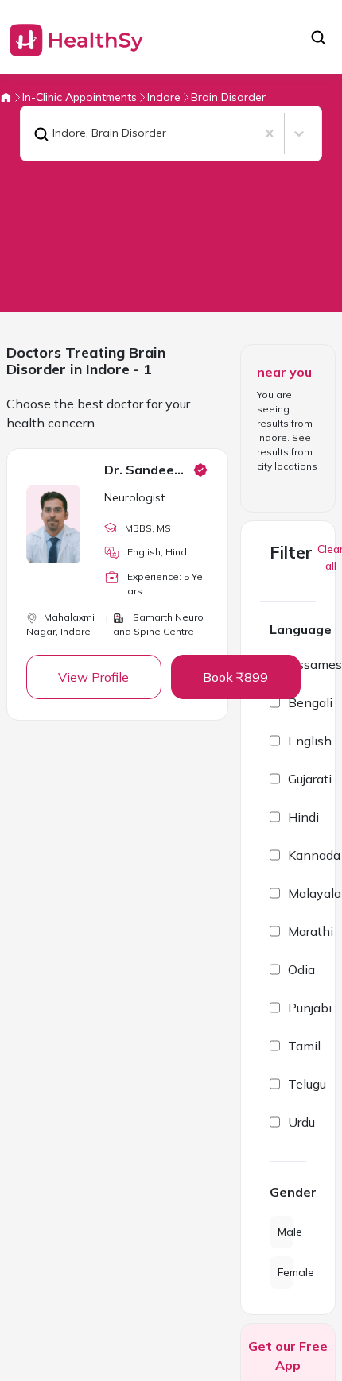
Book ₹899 (235, 677)
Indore (164, 97)
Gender (288, 1192)
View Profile (93, 677)
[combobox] (30, 133)
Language (301, 629)
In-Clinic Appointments (79, 97)
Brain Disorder (228, 97)
